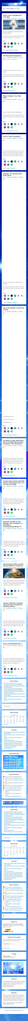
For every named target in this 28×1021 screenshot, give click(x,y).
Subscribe (6, 947)
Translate (12, 957)
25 (20, 721)
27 (4, 723)
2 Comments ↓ (20, 138)
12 (23, 719)
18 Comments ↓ (21, 18)
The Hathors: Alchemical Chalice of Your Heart (13, 683)
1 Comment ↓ (20, 57)
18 (20, 720)
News (8, 475)
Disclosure (9, 597)
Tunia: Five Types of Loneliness (10, 746)
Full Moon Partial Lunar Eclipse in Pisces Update (13, 745)
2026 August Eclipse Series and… (15, 788)
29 (10, 723)
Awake (8, 90)
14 (7, 720)
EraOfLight (15, 18)
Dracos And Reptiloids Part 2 (12, 644)
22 (10, 721)
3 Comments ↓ (20, 445)
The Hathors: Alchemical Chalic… (15, 787)
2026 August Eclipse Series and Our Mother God (13, 684)
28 (7, 723)
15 (10, 720)
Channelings (9, 50)
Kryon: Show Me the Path (9, 740)
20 (4, 721)
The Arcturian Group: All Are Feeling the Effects (13, 688)
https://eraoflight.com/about (8, 1003)
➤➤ (20, 37)
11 (20, 719)
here (22, 1000)
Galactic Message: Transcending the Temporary (13, 818)
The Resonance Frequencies (12, 55)
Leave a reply (20, 99)
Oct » (7, 724)
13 (4, 720)
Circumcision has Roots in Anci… (16, 778)
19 (23, 720)
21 (7, 721)
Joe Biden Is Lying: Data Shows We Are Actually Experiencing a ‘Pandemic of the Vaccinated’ (13, 442)
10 (17, 719)
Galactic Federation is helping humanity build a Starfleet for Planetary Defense (13, 604)
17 (17, 720)
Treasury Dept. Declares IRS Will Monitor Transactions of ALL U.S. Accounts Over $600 (14, 482)
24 (17, 721)
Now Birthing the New (8, 687)
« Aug (4, 724)
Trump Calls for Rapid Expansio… (17, 785)
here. (11, 926)
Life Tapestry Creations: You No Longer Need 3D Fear (14, 814)
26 (23, 721)
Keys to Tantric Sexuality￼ (12, 136)
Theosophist (7, 785)
